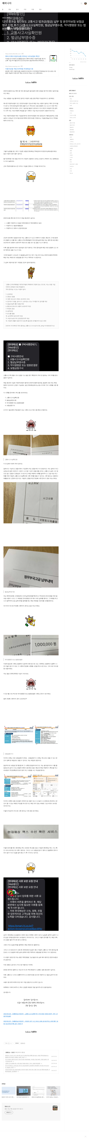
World (71, 173)
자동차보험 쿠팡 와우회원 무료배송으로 (19, 69)
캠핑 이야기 (72, 125)
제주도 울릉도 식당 (74, 103)
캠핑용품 (72, 129)
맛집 (71, 98)
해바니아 (6, 3)
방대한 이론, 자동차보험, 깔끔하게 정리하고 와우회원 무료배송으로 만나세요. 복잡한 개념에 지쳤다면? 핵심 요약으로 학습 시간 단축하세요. (30, 72)
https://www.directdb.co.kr (13, 53)
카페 (71, 105)
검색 (81, 3)
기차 (71, 113)
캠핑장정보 (72, 132)
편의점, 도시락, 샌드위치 (75, 144)
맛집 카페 (71, 96)
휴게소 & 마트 (73, 117)
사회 (71, 171)
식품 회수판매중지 (74, 146)
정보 (40, 9)
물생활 (71, 148)
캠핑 (10, 9)
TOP (85, 1136)
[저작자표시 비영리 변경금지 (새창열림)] (22, 1043)
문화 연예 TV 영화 (74, 164)
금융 (71, 153)
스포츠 (71, 157)
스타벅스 (72, 141)
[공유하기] (9, 1043)
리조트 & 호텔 (73, 115)
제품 (71, 150)
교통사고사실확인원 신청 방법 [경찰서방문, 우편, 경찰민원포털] (22, 1063)
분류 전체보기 (72, 90)
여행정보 (71, 108)
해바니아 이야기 (73, 93)
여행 (32, 9)
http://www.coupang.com (12, 66)
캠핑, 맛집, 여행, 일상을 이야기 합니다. (14, 1109)
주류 (25, 9)
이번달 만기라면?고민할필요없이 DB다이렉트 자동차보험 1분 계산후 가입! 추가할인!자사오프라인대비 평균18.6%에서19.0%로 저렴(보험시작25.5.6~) (25, 59)
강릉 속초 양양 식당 (74, 101)
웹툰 (71, 159)
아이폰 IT (72, 166)
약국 (71, 162)
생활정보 (7, 1052)
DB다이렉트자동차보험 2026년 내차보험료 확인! (22, 56)
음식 (17, 9)
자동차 (13, 1052)
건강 (71, 168)
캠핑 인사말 (72, 123)
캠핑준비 (72, 127)
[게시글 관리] (11, 1043)
